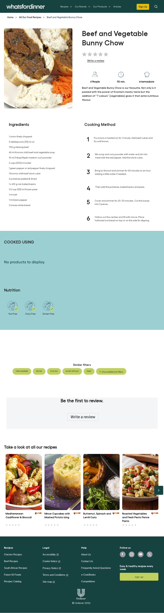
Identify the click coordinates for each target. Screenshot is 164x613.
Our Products (100, 6)
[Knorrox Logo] (38, 516)
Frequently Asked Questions (96, 568)
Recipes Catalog (12, 581)
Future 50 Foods (12, 574)
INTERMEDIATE (22, 371)
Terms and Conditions (54, 574)
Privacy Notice (50, 568)
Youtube (141, 554)
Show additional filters (112, 371)
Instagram (132, 554)
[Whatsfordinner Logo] (25, 6)
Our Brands (81, 6)
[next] (158, 490)
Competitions (88, 581)
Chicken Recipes (13, 554)
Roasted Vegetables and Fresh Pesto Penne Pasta (135, 517)
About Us (86, 554)
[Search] (156, 6)
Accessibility (49, 554)
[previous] (5, 490)
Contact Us (87, 561)
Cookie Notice (50, 561)
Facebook (123, 554)
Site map (47, 581)
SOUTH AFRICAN (72, 371)
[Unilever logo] (81, 593)
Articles (117, 6)
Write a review (83, 416)
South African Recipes (15, 568)
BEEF (89, 371)
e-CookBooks (88, 574)
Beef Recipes (11, 561)
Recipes (64, 6)
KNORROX (54, 371)
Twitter (149, 554)
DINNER (39, 371)
